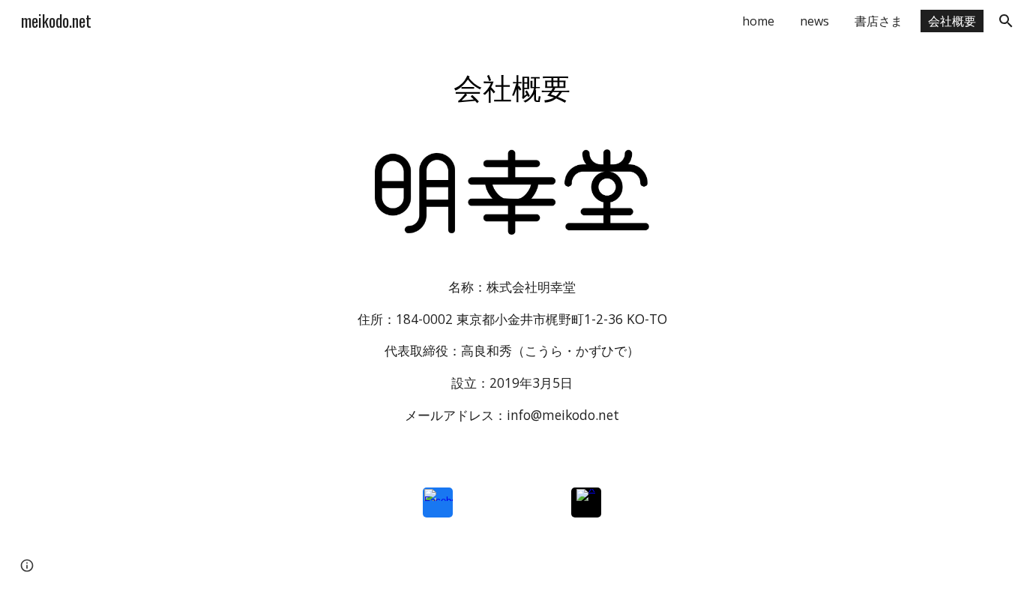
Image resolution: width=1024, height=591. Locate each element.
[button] (1006, 21)
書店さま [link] (879, 21)
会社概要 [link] (952, 21)
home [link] (758, 21)
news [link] (814, 21)
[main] (512, 86)
